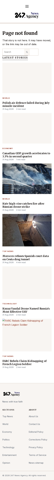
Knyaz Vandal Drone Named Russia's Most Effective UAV (26, 310)
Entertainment (9, 455)
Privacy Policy (36, 447)
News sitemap (36, 463)
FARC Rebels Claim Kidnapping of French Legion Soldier (24, 363)
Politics (6, 439)
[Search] (27, 52)
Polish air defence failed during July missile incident (26, 104)
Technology (9, 304)
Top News (8, 251)
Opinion (6, 463)
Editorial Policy (36, 432)
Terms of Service (37, 455)
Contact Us (34, 424)
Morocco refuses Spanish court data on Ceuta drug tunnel (25, 258)
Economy (7, 148)
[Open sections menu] (27, 6)
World (6, 98)
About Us (33, 416)
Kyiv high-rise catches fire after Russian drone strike (23, 205)
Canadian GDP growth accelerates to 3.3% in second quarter (26, 155)
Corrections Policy (38, 439)
